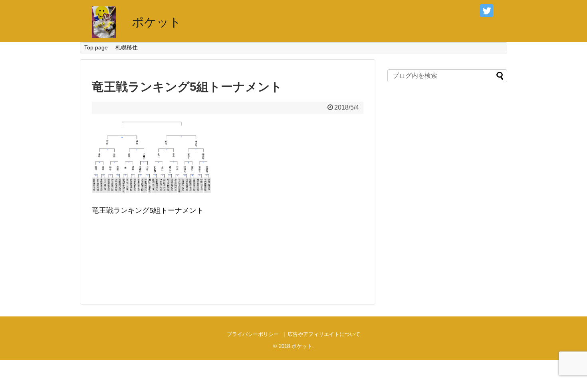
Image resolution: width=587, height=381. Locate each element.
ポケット (156, 22)
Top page (96, 47)
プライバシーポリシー (253, 334)
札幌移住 (126, 47)
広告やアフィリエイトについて (324, 334)
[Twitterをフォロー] (486, 10)
